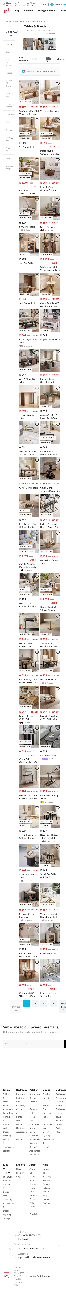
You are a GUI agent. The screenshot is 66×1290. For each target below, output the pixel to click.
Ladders (59, 1124)
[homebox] (7, 10)
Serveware (34, 1154)
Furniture (20, 1094)
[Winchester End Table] (29, 866)
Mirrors (59, 1120)
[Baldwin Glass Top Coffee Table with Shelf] (50, 708)
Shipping (47, 1176)
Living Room (21, 21)
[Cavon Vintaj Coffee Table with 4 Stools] (29, 981)
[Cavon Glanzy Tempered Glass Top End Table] (50, 479)
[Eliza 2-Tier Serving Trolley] (50, 787)
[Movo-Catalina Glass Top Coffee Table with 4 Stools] (50, 370)
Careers (33, 1184)
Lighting (7, 1135)
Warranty (47, 1203)
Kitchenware (35, 1094)
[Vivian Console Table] (29, 407)
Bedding (20, 1098)
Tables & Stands (35, 26)
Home (8, 21)
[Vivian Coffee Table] (50, 102)
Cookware (34, 1124)
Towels (59, 1116)
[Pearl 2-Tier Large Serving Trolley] (50, 981)
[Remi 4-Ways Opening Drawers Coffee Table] (50, 179)
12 (54, 1003)
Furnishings (8, 1113)
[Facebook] (59, 1244)
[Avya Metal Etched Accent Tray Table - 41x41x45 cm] (29, 443)
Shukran (33, 1195)
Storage (6, 1150)
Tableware (47, 1124)
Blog (18, 1176)
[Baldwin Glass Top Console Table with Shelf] (29, 787)
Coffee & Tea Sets (32, 1117)
